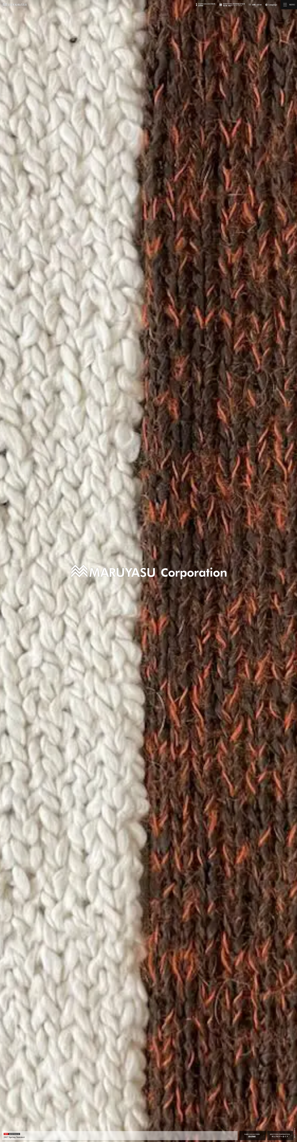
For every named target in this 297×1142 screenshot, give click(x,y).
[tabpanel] (148, 571)
